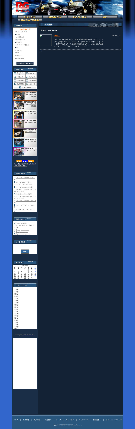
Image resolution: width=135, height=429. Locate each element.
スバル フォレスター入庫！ (24, 194)
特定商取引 (97, 420)
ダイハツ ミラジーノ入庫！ (24, 184)
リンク (58, 420)
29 (25, 278)
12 (15, 274)
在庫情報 (26, 420)
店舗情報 (48, 420)
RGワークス (70, 420)
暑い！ (57, 36)
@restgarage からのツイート (25, 335)
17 (31, 274)
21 (21, 276)
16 (28, 274)
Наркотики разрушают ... (23, 234)
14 (21, 274)
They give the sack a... (22, 232)
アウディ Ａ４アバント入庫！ (24, 187)
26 (15, 278)
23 (28, 276)
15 (25, 274)
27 (18, 278)
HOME (15, 420)
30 (28, 278)
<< (15, 266)
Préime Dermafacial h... (22, 223)
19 (15, 276)
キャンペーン (83, 420)
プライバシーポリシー (114, 420)
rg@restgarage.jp (19, 58)
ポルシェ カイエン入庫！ (23, 182)
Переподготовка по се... (22, 229)
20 (18, 276)
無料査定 (37, 420)
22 (25, 276)
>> (35, 266)
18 (35, 274)
